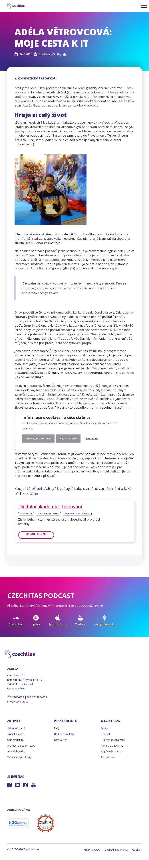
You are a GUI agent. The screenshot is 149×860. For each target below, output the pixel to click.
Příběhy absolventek (113, 740)
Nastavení (92, 438)
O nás (104, 728)
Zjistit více (27, 428)
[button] (143, 5)
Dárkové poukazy (64, 734)
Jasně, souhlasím (38, 438)
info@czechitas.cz (17, 701)
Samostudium (15, 740)
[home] (14, 5)
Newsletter (60, 740)
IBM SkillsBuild (15, 751)
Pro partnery (108, 757)
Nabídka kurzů (15, 734)
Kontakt (105, 734)
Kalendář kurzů (16, 728)
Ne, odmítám (68, 438)
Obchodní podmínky (116, 849)
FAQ (56, 728)
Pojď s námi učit (110, 751)
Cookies (137, 849)
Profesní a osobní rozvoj (21, 745)
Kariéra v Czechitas (112, 745)
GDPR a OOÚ (92, 849)
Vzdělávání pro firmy (19, 757)
